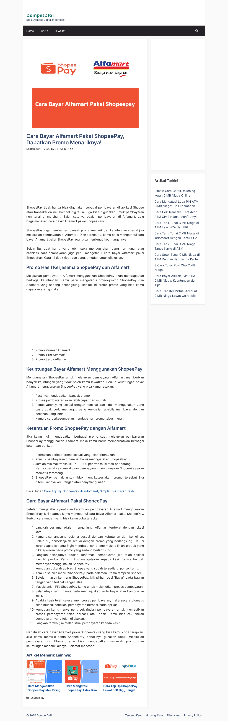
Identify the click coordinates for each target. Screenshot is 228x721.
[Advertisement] (85, 180)
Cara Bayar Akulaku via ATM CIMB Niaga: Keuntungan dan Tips (175, 280)
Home (30, 31)
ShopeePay (37, 697)
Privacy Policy (193, 715)
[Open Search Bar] (197, 31)
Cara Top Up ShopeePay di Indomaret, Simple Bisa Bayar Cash (89, 491)
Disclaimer (173, 715)
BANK (44, 31)
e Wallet (60, 31)
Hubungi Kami (155, 715)
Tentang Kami (133, 715)
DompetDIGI (40, 15)
